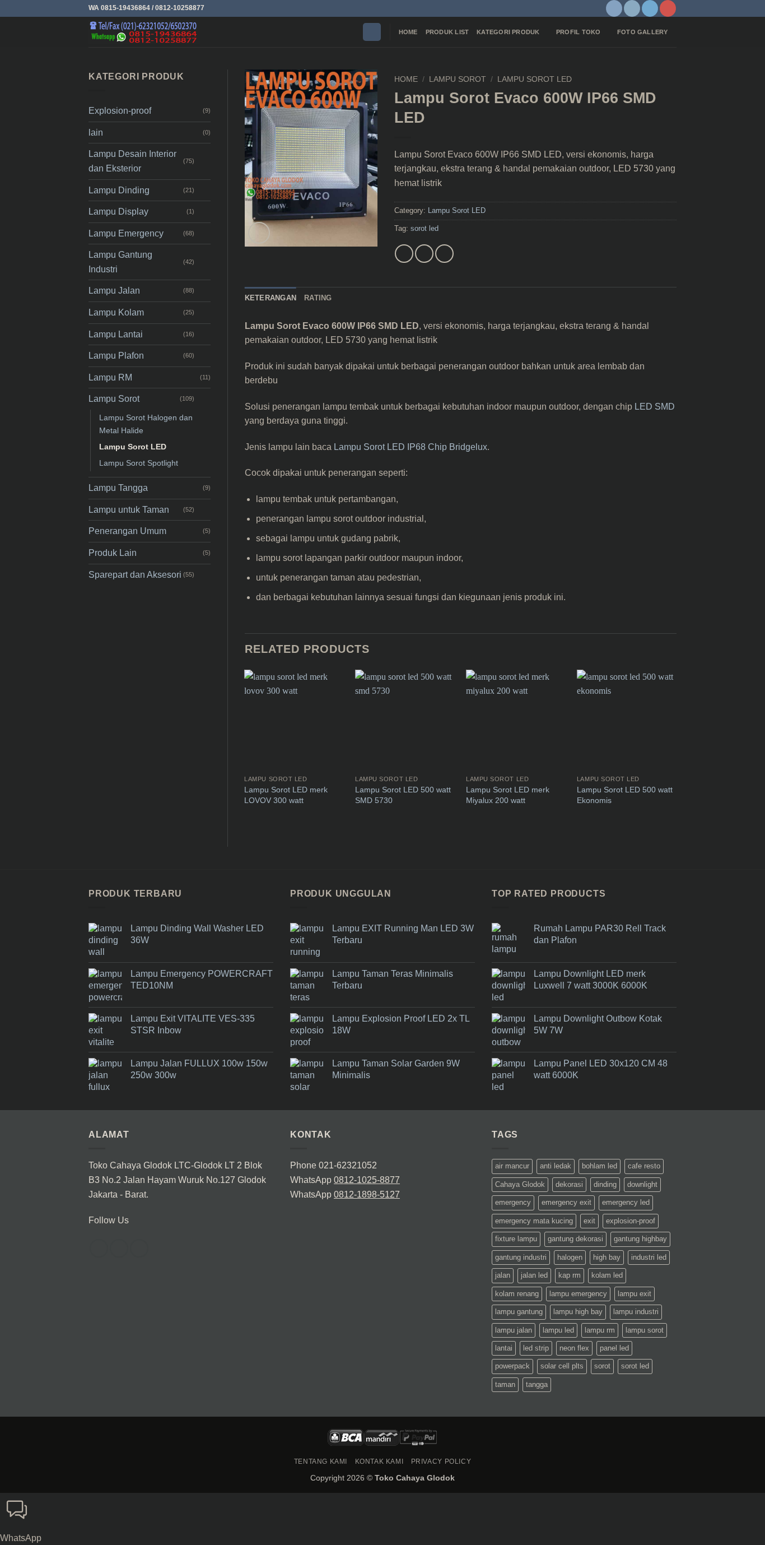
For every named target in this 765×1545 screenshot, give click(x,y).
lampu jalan (513, 1330)
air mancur (512, 1166)
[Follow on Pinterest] (668, 8)
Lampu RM (110, 377)
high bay (607, 1257)
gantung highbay (640, 1239)
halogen (569, 1257)
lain (95, 132)
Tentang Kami (320, 1461)
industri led (648, 1257)
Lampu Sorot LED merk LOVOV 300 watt (286, 795)
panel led (614, 1348)
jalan (502, 1275)
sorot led (425, 228)
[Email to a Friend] (444, 253)
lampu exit (634, 1293)
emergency (513, 1202)
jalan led (534, 1275)
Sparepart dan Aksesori (134, 574)
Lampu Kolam (116, 312)
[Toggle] (204, 161)
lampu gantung (519, 1311)
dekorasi (569, 1184)
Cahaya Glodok (520, 1184)
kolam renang (517, 1293)
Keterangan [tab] (271, 298)
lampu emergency (578, 1293)
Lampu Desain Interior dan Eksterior (132, 161)
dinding (605, 1184)
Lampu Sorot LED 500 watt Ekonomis (625, 795)
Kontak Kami (379, 1461)
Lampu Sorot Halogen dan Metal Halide (146, 424)
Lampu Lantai (115, 334)
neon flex (574, 1348)
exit (589, 1221)
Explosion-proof (119, 110)
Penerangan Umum (127, 531)
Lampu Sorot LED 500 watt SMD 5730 (403, 795)
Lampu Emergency (126, 233)
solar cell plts (562, 1366)
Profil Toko (578, 32)
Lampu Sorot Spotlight (138, 462)
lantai (503, 1348)
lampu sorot (645, 1330)
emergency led (626, 1202)
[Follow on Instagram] (632, 8)
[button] (372, 32)
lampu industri (636, 1311)
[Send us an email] (139, 1248)
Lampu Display (118, 211)
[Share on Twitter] (424, 253)
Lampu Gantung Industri (120, 262)
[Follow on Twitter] (650, 8)
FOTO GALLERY (642, 32)
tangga (537, 1384)
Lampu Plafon (116, 355)
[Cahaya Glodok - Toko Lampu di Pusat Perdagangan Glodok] (144, 32)
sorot (602, 1366)
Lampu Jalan (114, 290)
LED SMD (655, 406)
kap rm (569, 1275)
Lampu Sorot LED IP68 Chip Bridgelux (410, 447)
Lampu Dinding (119, 190)
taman (505, 1384)
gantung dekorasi (575, 1239)
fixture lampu (516, 1239)
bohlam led (599, 1166)
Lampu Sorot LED (132, 446)
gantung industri (521, 1257)
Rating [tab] (318, 298)
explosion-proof (630, 1221)
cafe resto (644, 1166)
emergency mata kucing (534, 1221)
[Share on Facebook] (404, 253)
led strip (536, 1348)
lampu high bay (578, 1311)
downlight (642, 1184)
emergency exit (566, 1202)
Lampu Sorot (113, 398)
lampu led (558, 1330)
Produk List (447, 32)
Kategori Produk (508, 32)
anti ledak (555, 1166)
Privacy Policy (441, 1461)
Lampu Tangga (118, 488)
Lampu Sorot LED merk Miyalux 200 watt (507, 795)
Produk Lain (112, 553)
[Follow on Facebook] (614, 8)
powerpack (512, 1366)
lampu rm (600, 1330)
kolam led (607, 1275)
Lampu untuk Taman (128, 509)
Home (408, 32)
